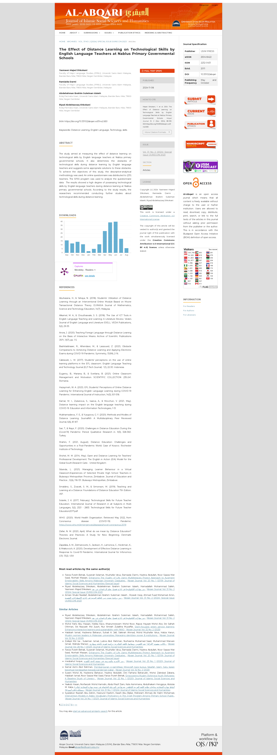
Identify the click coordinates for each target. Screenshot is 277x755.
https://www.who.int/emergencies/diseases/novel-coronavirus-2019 (92, 525)
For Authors (188, 310)
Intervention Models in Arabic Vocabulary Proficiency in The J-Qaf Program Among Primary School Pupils (119, 696)
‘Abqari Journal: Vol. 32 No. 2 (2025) (143, 629)
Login (215, 5)
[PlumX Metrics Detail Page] (64, 271)
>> (76, 704)
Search (212, 32)
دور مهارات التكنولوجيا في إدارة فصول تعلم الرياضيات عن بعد (118, 589)
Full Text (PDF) (153, 71)
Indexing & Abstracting (158, 33)
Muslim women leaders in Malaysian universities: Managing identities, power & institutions (111, 635)
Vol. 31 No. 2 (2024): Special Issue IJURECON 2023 (102, 41)
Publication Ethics (129, 33)
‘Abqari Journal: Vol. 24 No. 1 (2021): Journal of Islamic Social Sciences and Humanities (107, 698)
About (74, 33)
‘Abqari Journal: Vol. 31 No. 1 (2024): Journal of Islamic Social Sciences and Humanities (127, 690)
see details (90, 275)
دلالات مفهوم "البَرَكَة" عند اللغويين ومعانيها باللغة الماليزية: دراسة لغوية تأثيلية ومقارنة (128, 644)
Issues (108, 33)
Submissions (91, 33)
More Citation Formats (155, 132)
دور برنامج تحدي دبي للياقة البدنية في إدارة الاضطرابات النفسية (93, 598)
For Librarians (189, 315)
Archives (72, 41)
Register (204, 5)
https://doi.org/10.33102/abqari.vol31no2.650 (85, 121)
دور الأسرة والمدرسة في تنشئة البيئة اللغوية (104, 661)
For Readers (189, 306)
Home (62, 33)
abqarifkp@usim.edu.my (87, 747)
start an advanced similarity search (90, 711)
